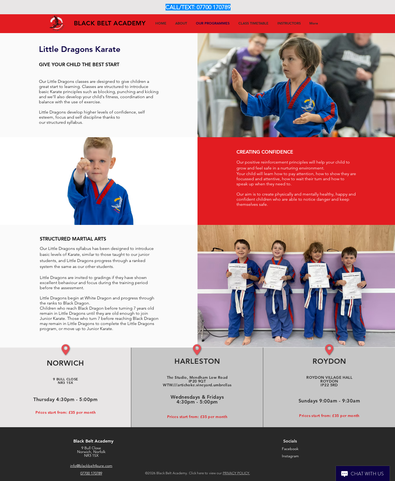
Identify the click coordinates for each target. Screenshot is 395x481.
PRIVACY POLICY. (236, 473)
